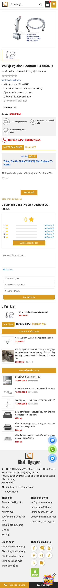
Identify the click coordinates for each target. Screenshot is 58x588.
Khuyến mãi (8, 512)
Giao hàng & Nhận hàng (13, 551)
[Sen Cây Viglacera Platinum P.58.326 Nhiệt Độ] (8, 403)
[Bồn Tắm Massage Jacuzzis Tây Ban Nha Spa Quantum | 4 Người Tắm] (8, 427)
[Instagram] (41, 555)
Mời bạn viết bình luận (11, 80)
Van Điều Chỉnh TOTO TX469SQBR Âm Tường (35, 388)
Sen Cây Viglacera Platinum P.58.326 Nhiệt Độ (35, 400)
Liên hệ (5, 529)
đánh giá (49, 225)
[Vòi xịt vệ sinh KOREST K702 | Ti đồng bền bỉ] (8, 341)
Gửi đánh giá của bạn (29, 243)
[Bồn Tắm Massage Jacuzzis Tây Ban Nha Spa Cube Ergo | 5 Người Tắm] (8, 415)
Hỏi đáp (6, 534)
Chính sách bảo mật (12, 561)
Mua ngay (45, 585)
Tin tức (5, 507)
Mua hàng (8, 324)
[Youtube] (49, 548)
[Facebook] (34, 548)
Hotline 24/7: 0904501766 (23, 140)
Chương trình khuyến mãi (43, 516)
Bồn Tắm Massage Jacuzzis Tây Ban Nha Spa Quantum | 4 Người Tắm (35, 425)
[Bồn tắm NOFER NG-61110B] (8, 380)
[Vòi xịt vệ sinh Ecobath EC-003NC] (9, 315)
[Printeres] (34, 555)
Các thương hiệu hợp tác (43, 521)
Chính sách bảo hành (12, 556)
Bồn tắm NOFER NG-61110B (27, 377)
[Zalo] (42, 548)
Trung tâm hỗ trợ (10, 565)
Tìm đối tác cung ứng (12, 525)
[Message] (52, 460)
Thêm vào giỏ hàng (16, 585)
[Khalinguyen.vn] (5, 4)
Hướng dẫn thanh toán (42, 512)
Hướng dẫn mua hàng (42, 502)
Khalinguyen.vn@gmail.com (19, 487)
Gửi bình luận (29, 297)
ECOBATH (41, 71)
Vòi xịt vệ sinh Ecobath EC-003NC (33, 312)
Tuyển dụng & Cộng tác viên (13, 518)
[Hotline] (52, 450)
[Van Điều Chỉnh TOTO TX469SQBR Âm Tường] (8, 392)
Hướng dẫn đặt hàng (41, 507)
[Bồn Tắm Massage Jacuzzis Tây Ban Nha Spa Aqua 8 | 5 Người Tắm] (8, 438)
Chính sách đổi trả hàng (13, 546)
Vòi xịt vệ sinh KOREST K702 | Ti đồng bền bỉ (34, 338)
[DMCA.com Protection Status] (43, 572)
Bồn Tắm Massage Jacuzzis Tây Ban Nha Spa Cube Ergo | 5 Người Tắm (35, 413)
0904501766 (11, 491)
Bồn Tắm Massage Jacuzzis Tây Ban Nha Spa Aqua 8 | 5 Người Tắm (35, 436)
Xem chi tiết (10, 107)
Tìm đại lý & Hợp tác (12, 502)
